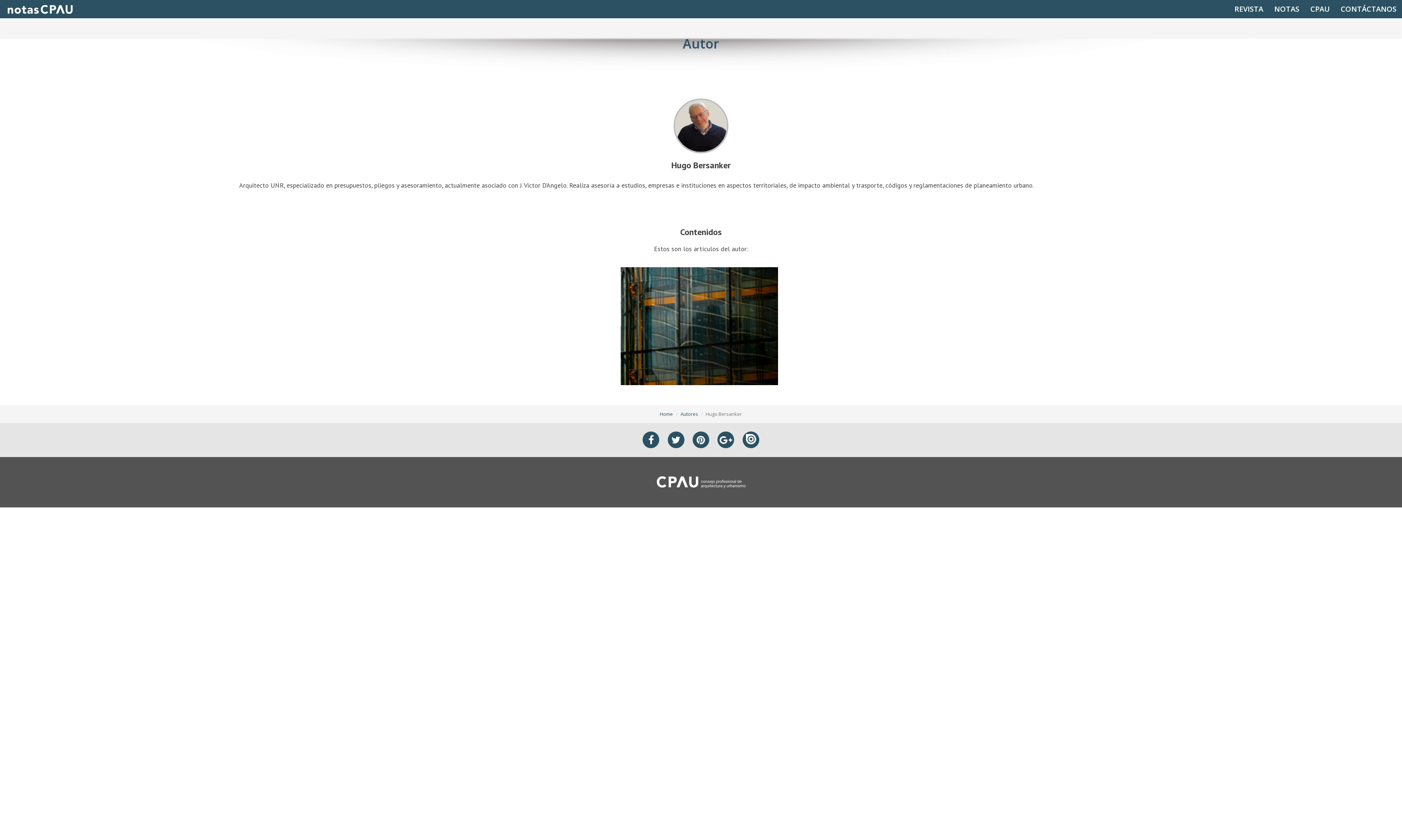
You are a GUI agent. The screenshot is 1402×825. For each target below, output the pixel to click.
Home (666, 414)
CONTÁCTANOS (1369, 9)
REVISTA (1248, 9)
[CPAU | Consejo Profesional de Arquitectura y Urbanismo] (701, 481)
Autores (689, 414)
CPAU (1320, 9)
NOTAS (1286, 9)
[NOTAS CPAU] (40, 9)
